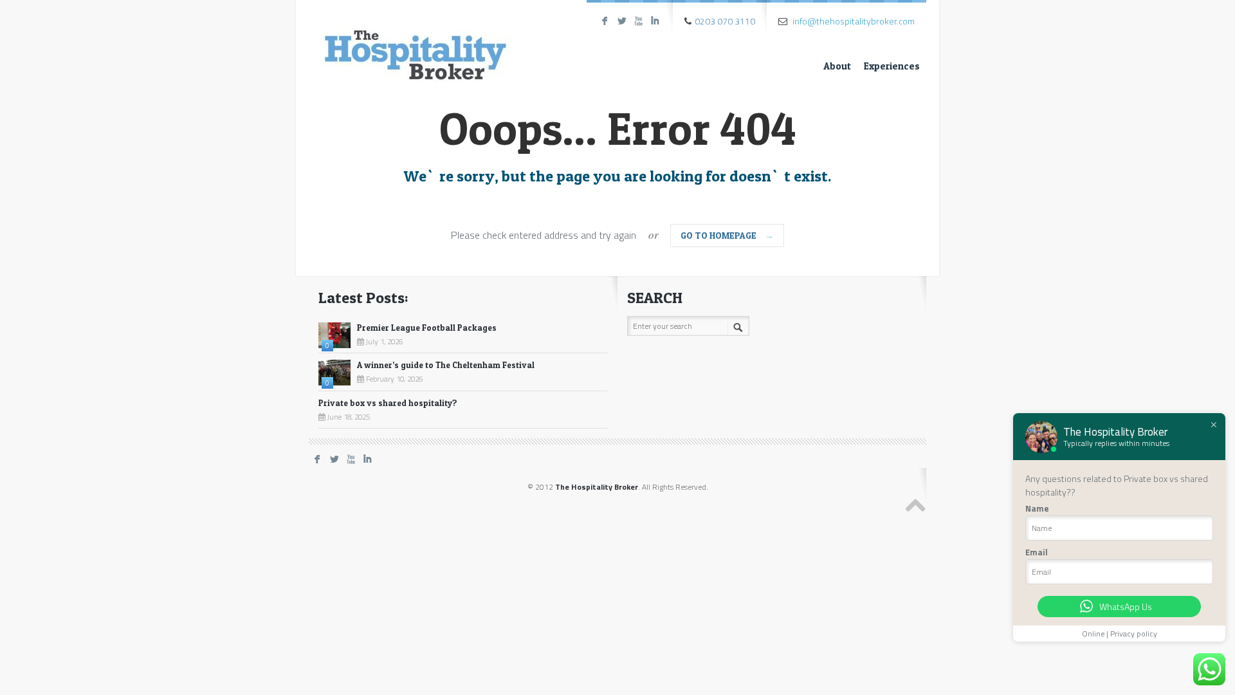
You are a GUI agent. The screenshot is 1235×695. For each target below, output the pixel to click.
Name (1036, 508)
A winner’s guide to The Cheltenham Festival (446, 365)
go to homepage (727, 235)
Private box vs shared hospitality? (387, 403)
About (837, 66)
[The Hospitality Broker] (415, 43)
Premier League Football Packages (427, 327)
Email (1036, 552)
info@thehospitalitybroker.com (853, 21)
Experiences (892, 66)
